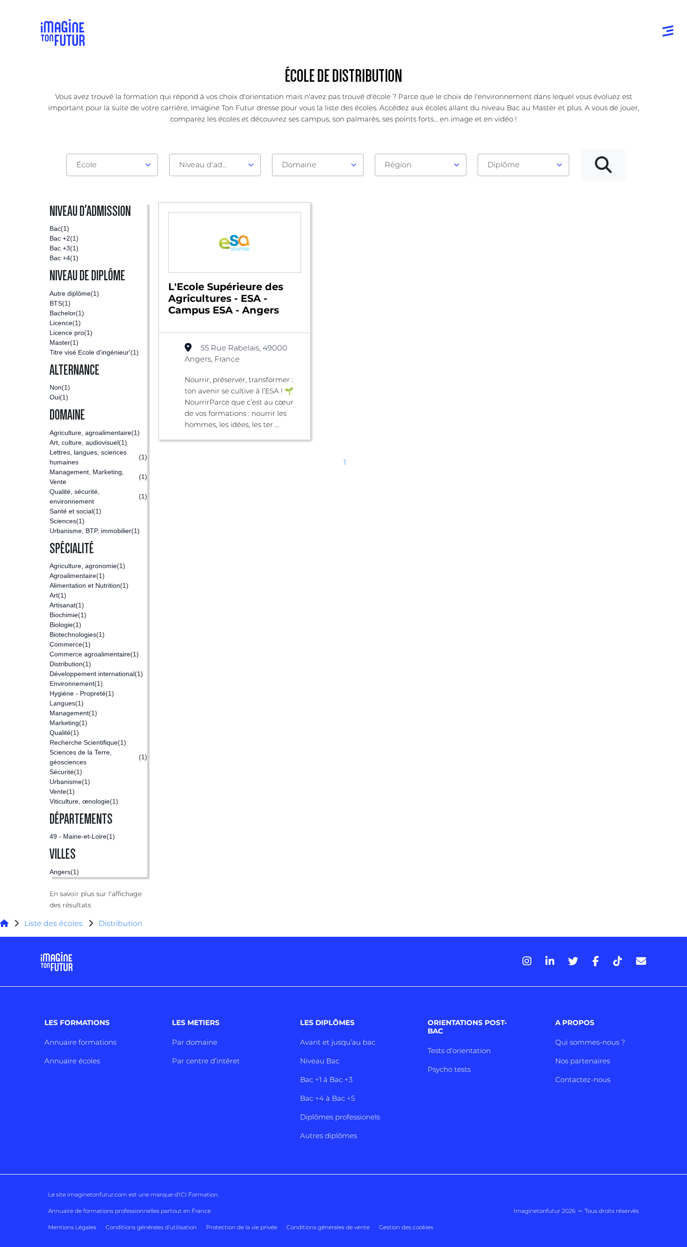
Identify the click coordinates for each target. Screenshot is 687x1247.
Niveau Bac (319, 1060)
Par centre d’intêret (206, 1060)
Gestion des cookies (406, 1227)
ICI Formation (198, 1194)
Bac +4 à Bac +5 (327, 1098)
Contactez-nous (582, 1079)
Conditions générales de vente (328, 1227)
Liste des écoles (53, 923)
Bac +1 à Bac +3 (326, 1079)
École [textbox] (86, 164)
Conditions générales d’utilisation (151, 1227)
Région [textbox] (398, 164)
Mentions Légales (72, 1227)
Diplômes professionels (340, 1116)
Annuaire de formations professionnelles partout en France (129, 1210)
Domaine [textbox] (299, 164)
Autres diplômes (328, 1135)
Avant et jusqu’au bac (337, 1042)
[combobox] (112, 165)
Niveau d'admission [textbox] (211, 164)
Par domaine (194, 1042)
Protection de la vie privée (241, 1227)
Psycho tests (449, 1069)
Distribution (121, 923)
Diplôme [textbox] (503, 164)
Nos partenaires (582, 1060)
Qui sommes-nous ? (590, 1042)
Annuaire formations (80, 1042)
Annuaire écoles (72, 1060)
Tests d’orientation (459, 1050)
